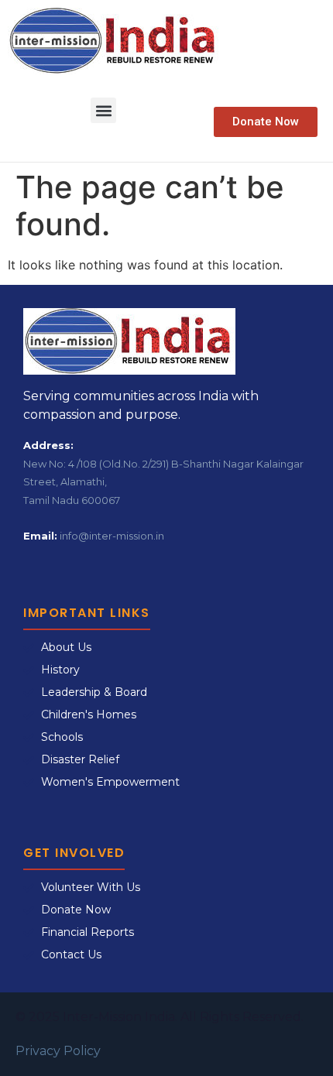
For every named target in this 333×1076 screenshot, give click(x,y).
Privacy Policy (58, 1050)
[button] (103, 110)
